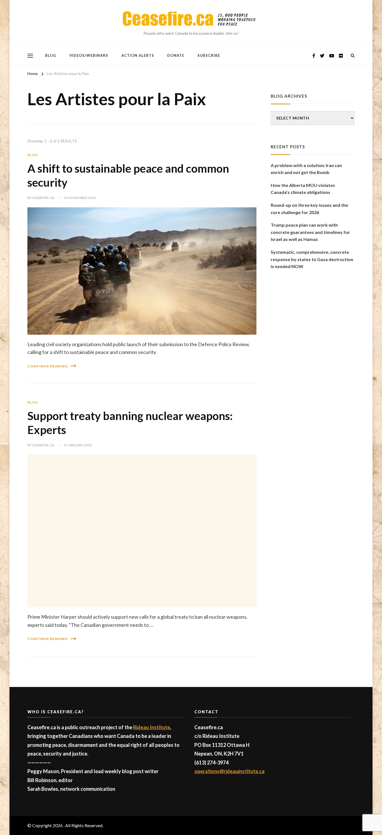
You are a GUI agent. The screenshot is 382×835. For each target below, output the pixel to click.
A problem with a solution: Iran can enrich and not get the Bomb (306, 169)
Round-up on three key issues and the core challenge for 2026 (309, 208)
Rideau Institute (151, 727)
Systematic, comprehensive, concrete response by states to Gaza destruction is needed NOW (312, 259)
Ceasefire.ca (43, 198)
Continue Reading (47, 366)
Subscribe (208, 55)
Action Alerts (137, 55)
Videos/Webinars (88, 55)
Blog (50, 55)
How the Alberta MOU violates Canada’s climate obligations (303, 188)
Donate (175, 55)
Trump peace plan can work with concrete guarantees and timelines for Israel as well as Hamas (310, 232)
